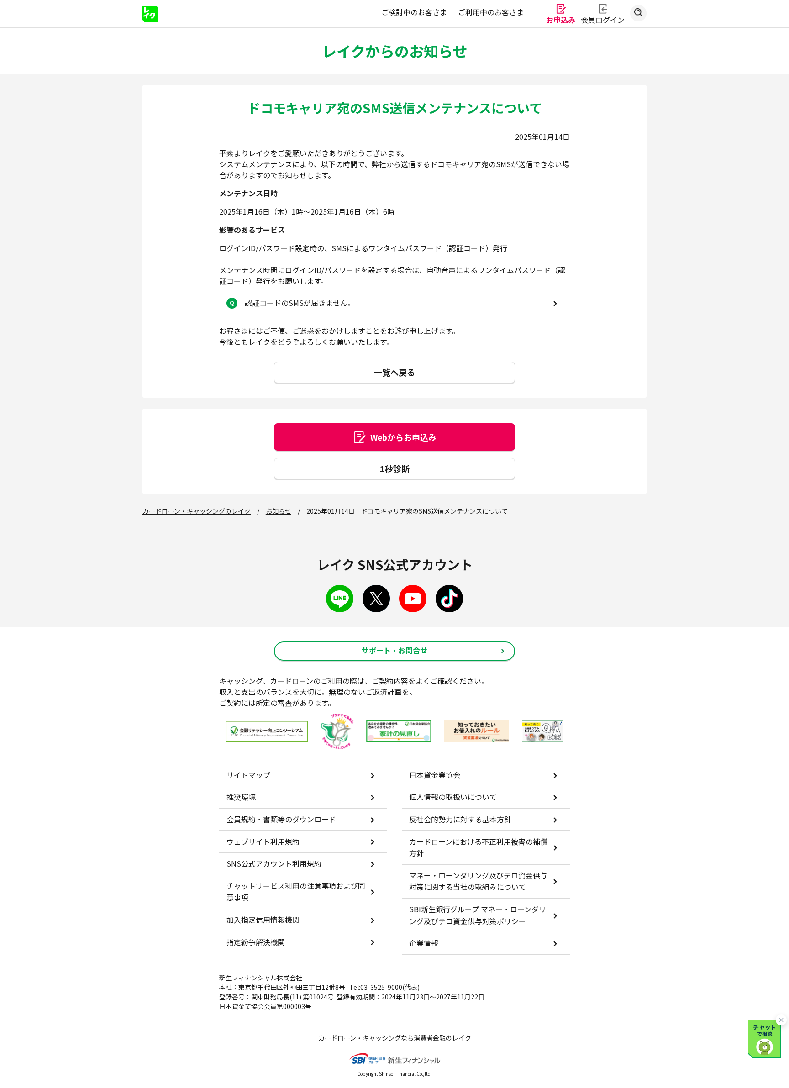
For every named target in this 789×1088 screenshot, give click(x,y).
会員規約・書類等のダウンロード (281, 819)
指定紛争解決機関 (255, 941)
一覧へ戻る (394, 372)
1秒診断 (395, 468)
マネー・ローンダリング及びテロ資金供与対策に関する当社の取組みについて (478, 881)
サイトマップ (248, 774)
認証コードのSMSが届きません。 (300, 302)
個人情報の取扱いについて (453, 796)
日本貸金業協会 (434, 774)
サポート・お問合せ (394, 650)
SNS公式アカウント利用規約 (273, 863)
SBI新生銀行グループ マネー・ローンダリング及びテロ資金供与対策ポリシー (477, 915)
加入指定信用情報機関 (263, 919)
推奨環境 (241, 796)
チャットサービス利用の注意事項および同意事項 (295, 891)
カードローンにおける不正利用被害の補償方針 (478, 847)
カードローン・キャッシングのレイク (196, 510)
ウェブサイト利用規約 (263, 841)
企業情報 (423, 942)
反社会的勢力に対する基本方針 (460, 819)
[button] (766, 1037)
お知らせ (278, 510)
